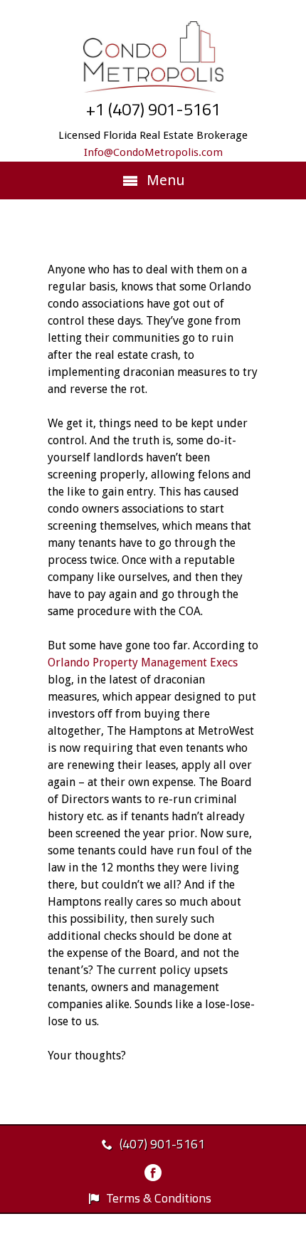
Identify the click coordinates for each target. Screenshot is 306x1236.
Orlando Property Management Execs (143, 662)
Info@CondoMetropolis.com (153, 152)
